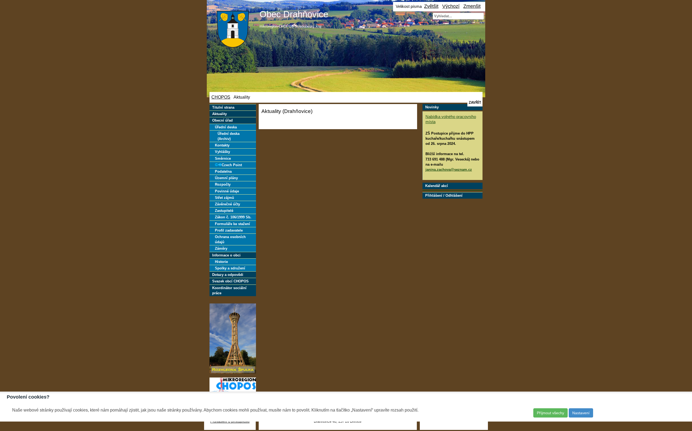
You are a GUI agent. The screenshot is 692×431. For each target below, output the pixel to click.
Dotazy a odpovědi (227, 275)
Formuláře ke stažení (232, 224)
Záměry (221, 248)
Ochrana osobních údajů (230, 239)
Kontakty (222, 145)
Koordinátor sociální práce (229, 290)
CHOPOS (220, 97)
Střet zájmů (224, 198)
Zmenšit (472, 6)
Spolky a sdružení (230, 268)
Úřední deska (226, 127)
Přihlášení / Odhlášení (444, 195)
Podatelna (223, 171)
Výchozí (451, 6)
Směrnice (223, 158)
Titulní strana (223, 107)
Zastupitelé (224, 211)
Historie (221, 262)
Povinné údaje (227, 191)
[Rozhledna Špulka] (232, 372)
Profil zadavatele (229, 230)
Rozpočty (223, 184)
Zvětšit (431, 6)
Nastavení (581, 413)
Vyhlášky (222, 152)
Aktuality (219, 114)
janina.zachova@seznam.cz (448, 170)
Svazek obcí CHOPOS (230, 281)
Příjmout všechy (550, 413)
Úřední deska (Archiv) (228, 136)
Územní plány (226, 178)
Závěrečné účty (227, 204)
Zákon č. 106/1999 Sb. (233, 217)
